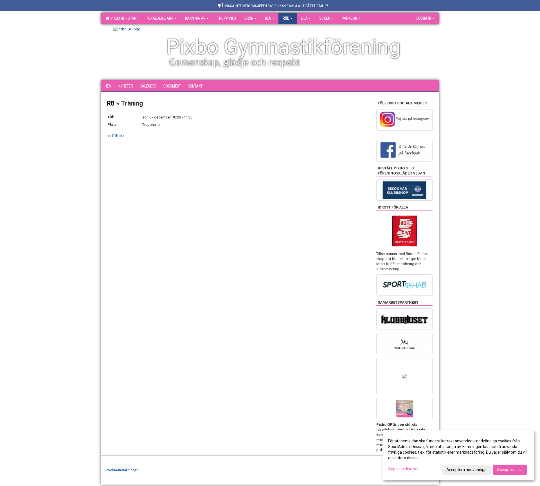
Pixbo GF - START (123, 18)
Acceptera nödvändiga (466, 469)
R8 (110, 103)
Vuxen (324, 18)
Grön (248, 18)
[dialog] (458, 455)
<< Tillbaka (115, 136)
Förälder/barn (160, 18)
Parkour (349, 18)
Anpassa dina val (403, 469)
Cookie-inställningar (121, 470)
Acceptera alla (510, 469)
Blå (268, 18)
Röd (286, 18)
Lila (304, 18)
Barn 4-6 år (195, 18)
